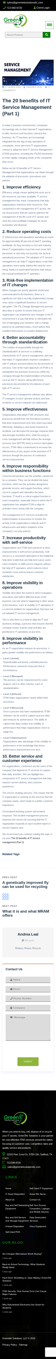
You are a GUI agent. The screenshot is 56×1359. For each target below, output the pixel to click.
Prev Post (9, 877)
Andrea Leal (34, 87)
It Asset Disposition (14, 1226)
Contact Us (35, 1199)
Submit (28, 1061)
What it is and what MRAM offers (25, 913)
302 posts (29, 940)
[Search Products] (46, 35)
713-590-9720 (14, 8)
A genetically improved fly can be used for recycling (25, 884)
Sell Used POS (12, 1232)
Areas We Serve (38, 1194)
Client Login (43, 7)
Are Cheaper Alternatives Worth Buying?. (22, 1254)
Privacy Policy (9, 1344)
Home (8, 1188)
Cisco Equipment (38, 1226)
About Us (9, 1199)
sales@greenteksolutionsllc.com (25, 2)
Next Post (9, 906)
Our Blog (12, 1242)
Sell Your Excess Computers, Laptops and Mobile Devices (40, 1208)
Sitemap (23, 1344)
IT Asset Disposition (15, 1194)
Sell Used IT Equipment (41, 1188)
